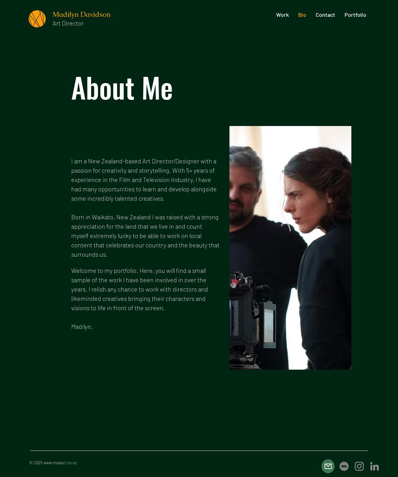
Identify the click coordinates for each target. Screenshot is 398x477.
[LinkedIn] (374, 466)
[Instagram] (359, 466)
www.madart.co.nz (60, 462)
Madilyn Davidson (83, 14)
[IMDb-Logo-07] (344, 466)
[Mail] (328, 466)
